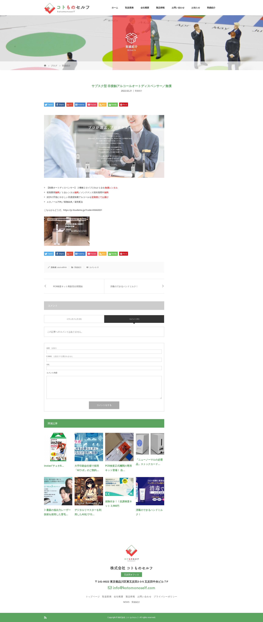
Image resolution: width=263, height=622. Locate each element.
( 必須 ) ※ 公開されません (59, 356)
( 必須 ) (51, 348)
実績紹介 (211, 7)
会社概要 (145, 7)
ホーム (115, 7)
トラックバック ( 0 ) (74, 319)
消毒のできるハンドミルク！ (124, 286)
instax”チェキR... (54, 465)
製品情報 (160, 7)
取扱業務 (129, 7)
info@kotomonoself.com (133, 588)
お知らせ (195, 7)
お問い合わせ (178, 7)
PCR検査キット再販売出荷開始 (69, 286)
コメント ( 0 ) (134, 319)
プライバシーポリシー (165, 596)
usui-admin (62, 267)
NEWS (126, 602)
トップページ (93, 596)
